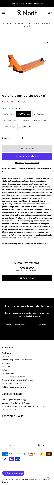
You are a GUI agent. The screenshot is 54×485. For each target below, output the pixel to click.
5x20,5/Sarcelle (25, 127)
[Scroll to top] (48, 478)
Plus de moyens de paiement (27, 163)
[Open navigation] (8, 12)
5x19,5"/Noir (8, 114)
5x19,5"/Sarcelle (10, 120)
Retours (5, 370)
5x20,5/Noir (25, 120)
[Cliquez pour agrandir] (47, 43)
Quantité (6, 138)
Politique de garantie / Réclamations (17, 360)
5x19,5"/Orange (23, 114)
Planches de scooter (21, 23)
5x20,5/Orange (40, 120)
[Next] (47, 63)
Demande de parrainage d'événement (18, 380)
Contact (5, 356)
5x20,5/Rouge (9, 127)
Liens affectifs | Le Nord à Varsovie (16, 403)
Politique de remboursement (14, 387)
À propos (6, 363)
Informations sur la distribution (15, 377)
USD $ (44, 445)
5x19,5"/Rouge (39, 114)
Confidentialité (8, 373)
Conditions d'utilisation (11, 383)
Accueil (6, 23)
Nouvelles (6, 366)
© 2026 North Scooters (11, 479)
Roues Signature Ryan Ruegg (14, 400)
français (11, 445)
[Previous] (7, 63)
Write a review (27, 277)
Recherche (6, 353)
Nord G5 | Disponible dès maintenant (27, 3)
